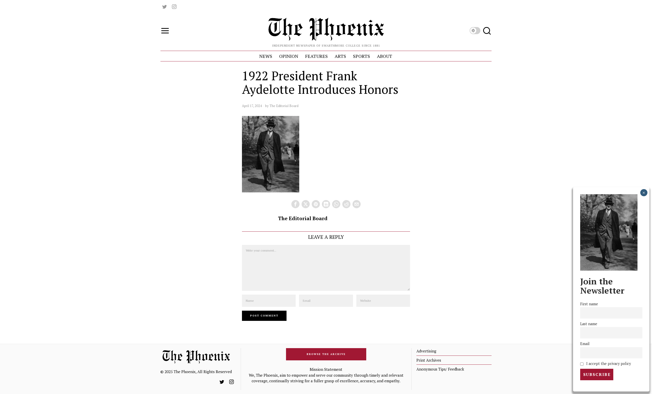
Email (585, 343)
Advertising (426, 350)
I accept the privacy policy (608, 363)
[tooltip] (164, 7)
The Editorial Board (283, 105)
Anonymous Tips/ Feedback (440, 369)
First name (589, 303)
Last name (588, 323)
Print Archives (428, 360)
